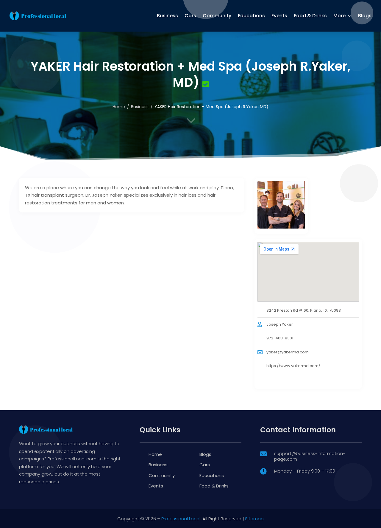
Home (155, 454)
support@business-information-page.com (309, 456)
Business (167, 15)
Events (279, 15)
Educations (251, 15)
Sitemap (254, 518)
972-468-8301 (279, 338)
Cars (190, 15)
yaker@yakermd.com (287, 352)
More (339, 15)
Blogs (364, 15)
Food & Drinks (310, 15)
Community (217, 15)
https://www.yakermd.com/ (293, 366)
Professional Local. (181, 518)
